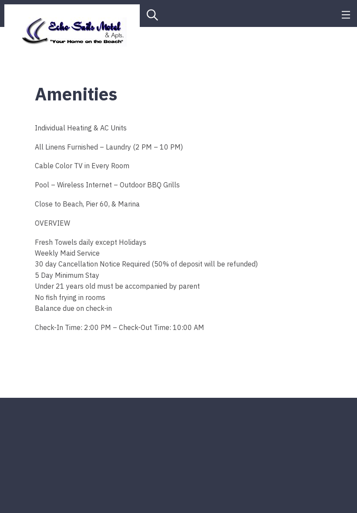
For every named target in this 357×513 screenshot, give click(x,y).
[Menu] (346, 13)
